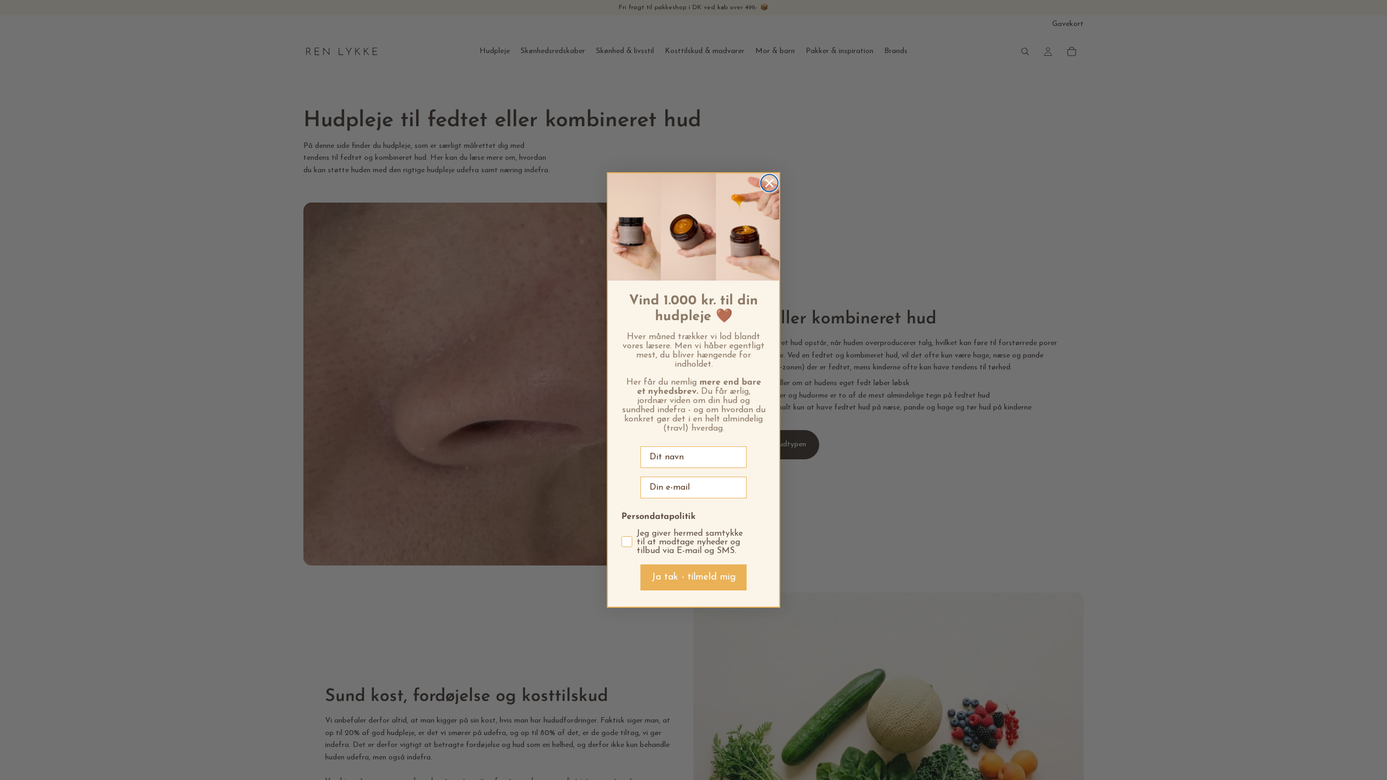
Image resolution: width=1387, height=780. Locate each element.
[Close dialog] (769, 183)
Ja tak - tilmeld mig (693, 577)
